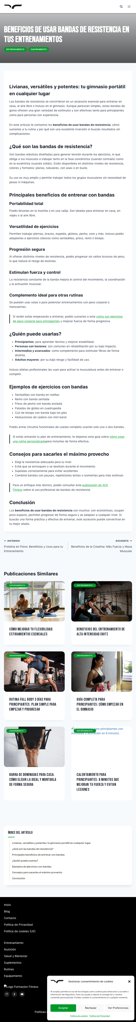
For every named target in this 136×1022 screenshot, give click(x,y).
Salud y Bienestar (15, 956)
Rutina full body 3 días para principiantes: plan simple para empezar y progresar (32, 704)
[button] (129, 981)
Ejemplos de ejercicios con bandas (31, 866)
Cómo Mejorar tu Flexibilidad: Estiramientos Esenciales (31, 632)
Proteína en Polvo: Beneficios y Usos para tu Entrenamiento (33, 546)
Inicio (7, 904)
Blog (7, 911)
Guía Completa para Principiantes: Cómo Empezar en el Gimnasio (100, 704)
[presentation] (34, 601)
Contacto (10, 918)
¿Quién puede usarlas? (25, 860)
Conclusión (18, 878)
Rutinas (9, 969)
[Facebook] (14, 994)
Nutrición (10, 949)
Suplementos (12, 962)
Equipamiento (39, 49)
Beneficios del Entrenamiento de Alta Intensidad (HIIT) (101, 632)
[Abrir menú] (129, 6)
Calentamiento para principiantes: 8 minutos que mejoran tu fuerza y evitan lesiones (98, 782)
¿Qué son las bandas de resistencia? (32, 848)
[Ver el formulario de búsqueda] (121, 7)
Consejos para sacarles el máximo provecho (37, 872)
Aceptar (63, 1007)
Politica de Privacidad (99, 1016)
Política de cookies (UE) (19, 931)
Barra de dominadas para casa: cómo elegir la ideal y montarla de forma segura (32, 779)
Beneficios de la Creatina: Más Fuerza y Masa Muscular (101, 546)
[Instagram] (7, 994)
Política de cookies (79, 1016)
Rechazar (91, 1007)
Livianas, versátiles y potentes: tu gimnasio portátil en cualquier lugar (51, 843)
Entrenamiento (15, 49)
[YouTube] (22, 994)
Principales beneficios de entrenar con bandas (38, 854)
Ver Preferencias (118, 1007)
